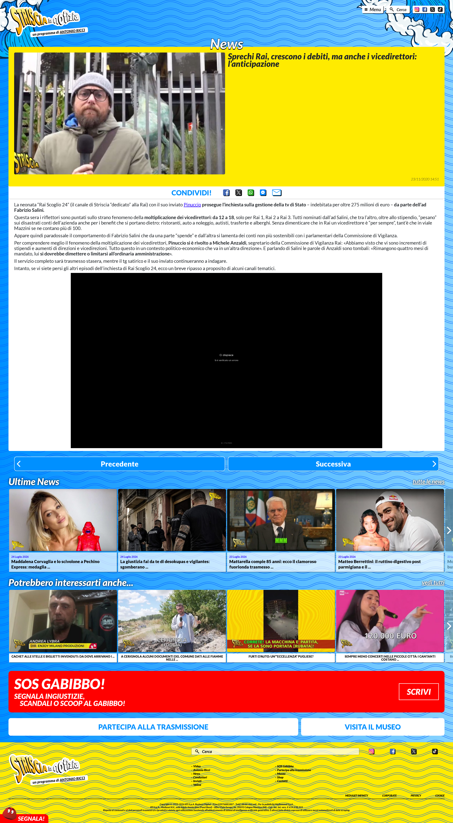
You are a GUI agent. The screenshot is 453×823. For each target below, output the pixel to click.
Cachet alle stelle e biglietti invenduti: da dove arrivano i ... (63, 656)
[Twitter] (432, 9)
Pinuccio (192, 204)
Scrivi (419, 691)
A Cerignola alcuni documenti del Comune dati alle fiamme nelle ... (172, 658)
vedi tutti (433, 582)
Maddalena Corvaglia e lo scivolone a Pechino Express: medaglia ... (55, 564)
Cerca (401, 9)
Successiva (333, 464)
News (196, 773)
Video (197, 766)
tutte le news (429, 481)
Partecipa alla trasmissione (153, 727)
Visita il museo (373, 727)
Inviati (197, 781)
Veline (197, 784)
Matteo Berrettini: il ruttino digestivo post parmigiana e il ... (379, 564)
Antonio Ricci (201, 770)
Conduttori (200, 777)
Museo (281, 773)
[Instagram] (417, 9)
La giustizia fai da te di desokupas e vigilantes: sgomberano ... (165, 564)
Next (449, 530)
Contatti (282, 781)
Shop (280, 777)
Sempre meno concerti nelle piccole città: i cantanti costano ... (390, 658)
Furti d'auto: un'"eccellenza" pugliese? (281, 656)
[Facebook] (424, 9)
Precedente (119, 464)
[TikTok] (440, 9)
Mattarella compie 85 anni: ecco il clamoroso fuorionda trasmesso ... (272, 564)
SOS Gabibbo (285, 766)
